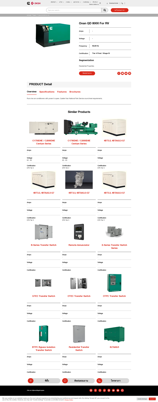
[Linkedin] (129, 73)
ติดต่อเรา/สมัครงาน (94, 4)
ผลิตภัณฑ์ (53, 2)
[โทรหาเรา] (99, 381)
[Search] (104, 10)
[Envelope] (122, 73)
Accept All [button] (152, 399)
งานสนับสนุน (86, 2)
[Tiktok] (104, 390)
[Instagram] (99, 390)
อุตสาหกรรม (76, 2)
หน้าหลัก (29, 15)
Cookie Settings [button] (142, 399)
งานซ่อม (68, 2)
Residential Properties (86, 66)
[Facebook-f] (118, 73)
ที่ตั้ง (47, 380)
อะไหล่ (60, 2)
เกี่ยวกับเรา (95, 2)
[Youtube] (126, 73)
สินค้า (34, 15)
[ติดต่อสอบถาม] (65, 381)
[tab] (32, 92)
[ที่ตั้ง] (31, 381)
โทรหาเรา (116, 380)
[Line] (91, 390)
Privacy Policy (69, 400)
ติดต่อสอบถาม (81, 380)
